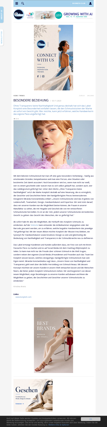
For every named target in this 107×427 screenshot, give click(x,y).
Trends (22, 96)
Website (34, 225)
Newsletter (1, 37)
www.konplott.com (23, 297)
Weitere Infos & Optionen (58, 424)
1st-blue (19, 15)
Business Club (78, 3)
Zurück (82, 96)
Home (15, 96)
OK (90, 419)
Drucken (90, 96)
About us (1, 14)
